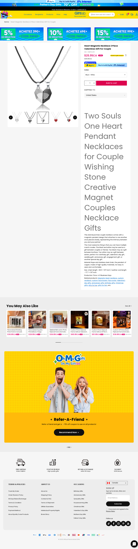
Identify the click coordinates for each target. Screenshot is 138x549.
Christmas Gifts (79, 507)
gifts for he (92, 285)
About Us (44, 491)
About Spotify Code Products (18, 514)
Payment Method (14, 510)
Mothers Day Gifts (80, 514)
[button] (102, 15)
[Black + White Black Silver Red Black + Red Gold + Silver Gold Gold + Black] (105, 74)
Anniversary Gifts (79, 495)
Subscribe (118, 504)
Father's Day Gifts (80, 518)
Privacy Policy (13, 507)
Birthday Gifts (78, 491)
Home (6, 22)
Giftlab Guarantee (47, 507)
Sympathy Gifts (79, 499)
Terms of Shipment (47, 503)
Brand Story (45, 514)
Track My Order (13, 491)
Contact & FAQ (46, 499)
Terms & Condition (14, 503)
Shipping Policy (46, 495)
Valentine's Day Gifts (81, 510)
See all (127, 306)
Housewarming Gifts (81, 503)
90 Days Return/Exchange (17, 499)
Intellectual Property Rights (50, 510)
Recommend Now (68, 432)
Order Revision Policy (15, 495)
